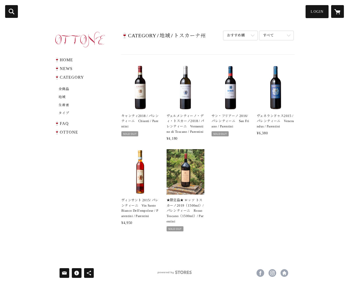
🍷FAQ (61, 123)
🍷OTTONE (66, 132)
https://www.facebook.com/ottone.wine (260, 273)
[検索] (11, 11)
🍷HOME (63, 60)
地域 (62, 97)
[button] (317, 11)
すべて (268, 35)
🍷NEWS (63, 68)
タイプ (64, 113)
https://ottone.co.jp (284, 273)
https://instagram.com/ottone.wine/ (272, 273)
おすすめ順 (236, 35)
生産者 (64, 105)
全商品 (64, 89)
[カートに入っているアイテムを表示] (337, 11)
